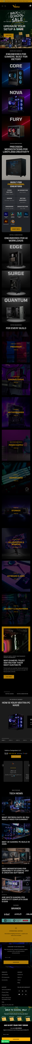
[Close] (29, 1008)
